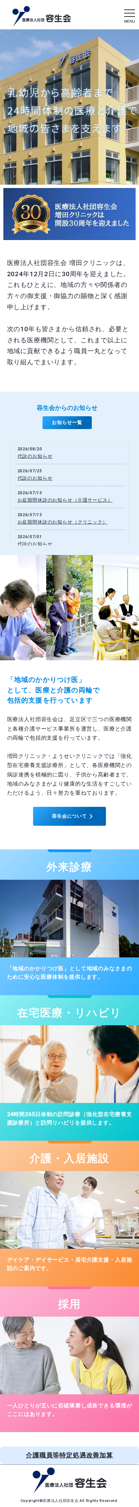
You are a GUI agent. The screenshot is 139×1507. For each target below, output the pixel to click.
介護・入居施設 (69, 1158)
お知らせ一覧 (67, 422)
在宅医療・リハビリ (69, 1012)
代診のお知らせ (35, 456)
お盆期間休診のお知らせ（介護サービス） (65, 500)
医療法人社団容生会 (61, 1501)
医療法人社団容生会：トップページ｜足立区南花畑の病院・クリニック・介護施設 (42, 16)
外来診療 (69, 867)
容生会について (69, 816)
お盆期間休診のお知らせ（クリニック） (63, 522)
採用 (69, 1304)
